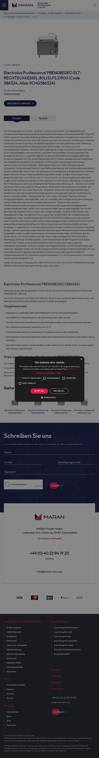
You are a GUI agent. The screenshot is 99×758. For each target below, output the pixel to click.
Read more (72, 369)
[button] (49, 373)
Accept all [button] (39, 391)
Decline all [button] (59, 391)
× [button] (81, 359)
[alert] (49, 379)
